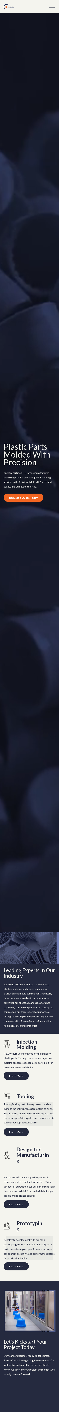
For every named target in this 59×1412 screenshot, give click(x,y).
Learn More (16, 1075)
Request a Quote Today (23, 497)
